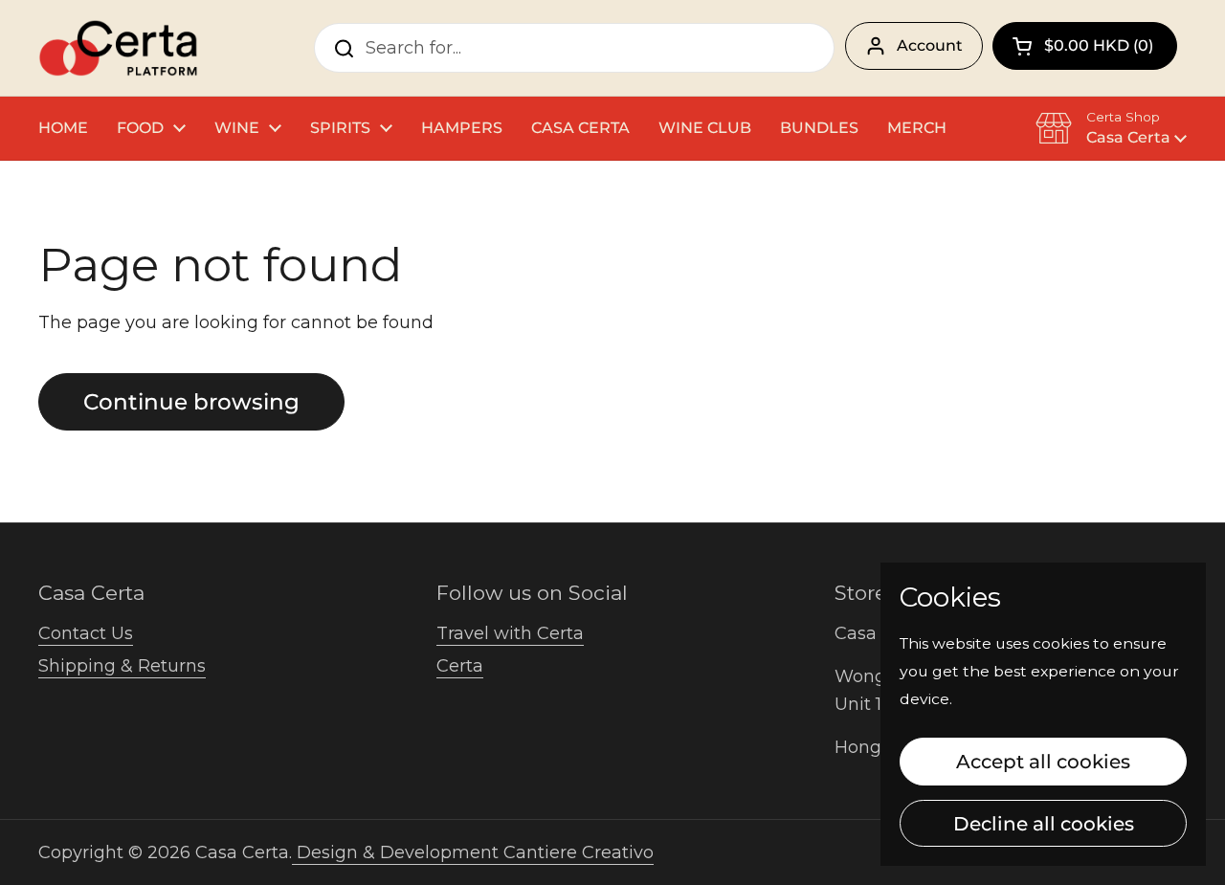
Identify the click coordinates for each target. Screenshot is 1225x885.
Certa (459, 665)
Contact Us (85, 633)
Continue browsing (191, 401)
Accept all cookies (1043, 761)
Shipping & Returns (122, 665)
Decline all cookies (1043, 823)
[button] (1084, 46)
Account (930, 45)
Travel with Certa (510, 633)
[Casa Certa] (118, 48)
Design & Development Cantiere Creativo (473, 852)
